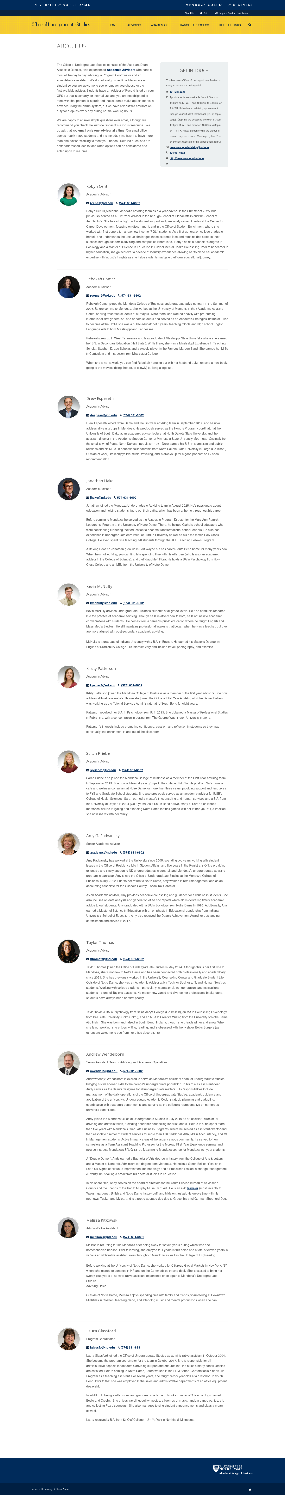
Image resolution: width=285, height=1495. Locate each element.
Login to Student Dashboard (234, 13)
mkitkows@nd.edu (103, 1237)
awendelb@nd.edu (103, 1071)
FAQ (205, 13)
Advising (134, 25)
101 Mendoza (177, 92)
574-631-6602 (177, 152)
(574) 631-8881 (131, 1347)
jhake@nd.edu (100, 497)
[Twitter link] (250, 1489)
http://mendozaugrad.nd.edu (187, 158)
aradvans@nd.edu (103, 852)
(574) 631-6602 (129, 203)
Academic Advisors (121, 69)
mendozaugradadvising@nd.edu (189, 147)
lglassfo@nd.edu (102, 1347)
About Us (189, 13)
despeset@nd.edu (103, 415)
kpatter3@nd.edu (102, 685)
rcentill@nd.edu (101, 203)
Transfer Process (193, 25)
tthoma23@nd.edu (103, 959)
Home (113, 25)
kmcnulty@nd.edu (103, 603)
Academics (159, 25)
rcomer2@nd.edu (103, 295)
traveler (192, 1188)
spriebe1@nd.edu (103, 770)
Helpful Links (230, 25)
